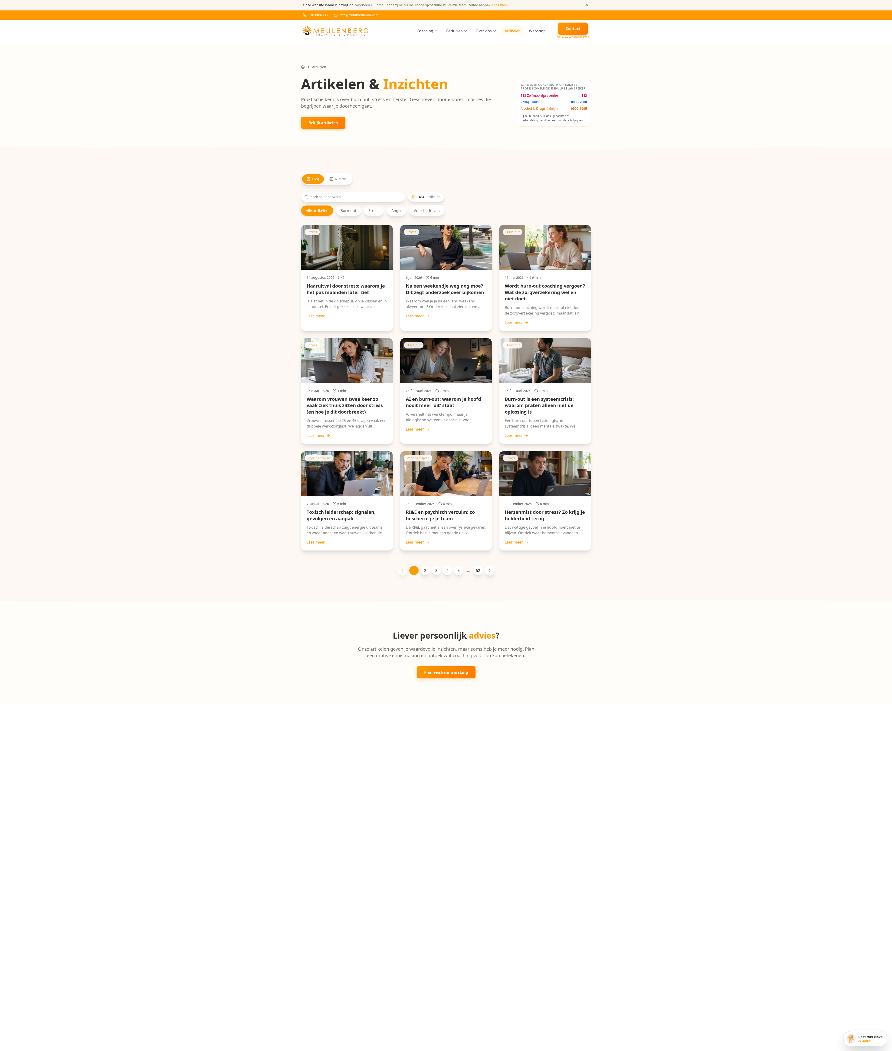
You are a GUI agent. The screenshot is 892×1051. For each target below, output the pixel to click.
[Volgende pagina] (490, 570)
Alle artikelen (317, 210)
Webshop (537, 30)
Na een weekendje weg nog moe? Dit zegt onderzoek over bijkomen (445, 289)
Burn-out (348, 210)
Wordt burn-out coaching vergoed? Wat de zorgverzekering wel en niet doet (545, 292)
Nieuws (341, 179)
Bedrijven (454, 30)
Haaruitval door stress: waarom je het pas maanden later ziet (346, 289)
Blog (315, 179)
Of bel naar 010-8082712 (573, 37)
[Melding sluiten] (587, 5)
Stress (373, 210)
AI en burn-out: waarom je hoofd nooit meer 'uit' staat (443, 402)
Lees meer (316, 315)
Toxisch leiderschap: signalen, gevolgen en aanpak (341, 515)
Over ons (484, 30)
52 (478, 570)
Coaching (425, 30)
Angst (396, 210)
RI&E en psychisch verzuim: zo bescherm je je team (440, 515)
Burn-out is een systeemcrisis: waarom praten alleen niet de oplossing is (539, 405)
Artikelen (513, 30)
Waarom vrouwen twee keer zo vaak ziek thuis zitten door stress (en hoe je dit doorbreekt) (345, 405)
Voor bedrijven (427, 210)
